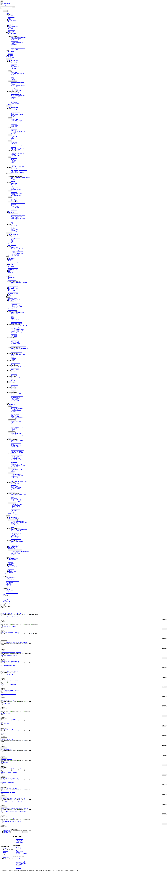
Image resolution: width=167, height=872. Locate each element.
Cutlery (9, 560)
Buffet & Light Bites (12, 28)
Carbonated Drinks (12, 280)
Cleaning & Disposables (13, 26)
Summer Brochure (9, 584)
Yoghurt (12, 242)
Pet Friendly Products (10, 555)
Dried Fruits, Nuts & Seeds (16, 332)
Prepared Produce (19, 842)
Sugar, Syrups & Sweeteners (14, 402)
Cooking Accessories (15, 542)
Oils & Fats (13, 390)
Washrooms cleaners (15, 534)
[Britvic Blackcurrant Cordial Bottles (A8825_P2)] (11, 613)
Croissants (13, 423)
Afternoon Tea (11, 27)
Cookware (10, 562)
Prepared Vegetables (13, 80)
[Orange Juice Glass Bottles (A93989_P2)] (10, 661)
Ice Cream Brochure (10, 585)
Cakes (12, 422)
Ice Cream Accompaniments (17, 344)
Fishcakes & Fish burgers (16, 38)
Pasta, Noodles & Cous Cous (14, 299)
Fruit (10, 61)
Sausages (13, 181)
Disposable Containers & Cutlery (15, 549)
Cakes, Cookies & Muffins (14, 365)
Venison (12, 139)
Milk (12, 240)
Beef (10, 108)
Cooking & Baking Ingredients (14, 324)
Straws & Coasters (15, 545)
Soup (9, 381)
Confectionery (11, 360)
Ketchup (12, 317)
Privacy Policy (19, 865)
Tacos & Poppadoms (12, 308)
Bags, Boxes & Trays (15, 553)
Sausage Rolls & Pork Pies (16, 499)
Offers (7, 50)
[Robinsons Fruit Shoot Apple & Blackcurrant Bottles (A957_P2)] (14, 808)
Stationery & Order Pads (13, 548)
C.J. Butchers (8, 105)
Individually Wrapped (15, 430)
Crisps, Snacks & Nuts (13, 353)
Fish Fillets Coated (15, 39)
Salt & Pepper (14, 336)
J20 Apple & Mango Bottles (8, 782)
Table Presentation (12, 559)
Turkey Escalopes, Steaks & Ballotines (19, 170)
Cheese (9, 18)
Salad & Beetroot (14, 89)
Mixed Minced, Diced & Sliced (17, 153)
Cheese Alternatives (15, 254)
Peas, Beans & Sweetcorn (16, 98)
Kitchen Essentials (12, 540)
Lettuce (12, 77)
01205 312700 (6, 857)
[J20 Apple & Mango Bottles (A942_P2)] (9, 778)
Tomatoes (13, 79)
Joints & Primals (14, 229)
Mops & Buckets (14, 525)
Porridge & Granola (15, 398)
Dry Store (8, 296)
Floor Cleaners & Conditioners (17, 530)
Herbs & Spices (14, 334)
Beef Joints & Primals (15, 112)
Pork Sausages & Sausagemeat (17, 166)
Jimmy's (2, 674)
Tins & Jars (11, 301)
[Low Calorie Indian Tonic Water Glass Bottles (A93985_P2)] (14, 642)
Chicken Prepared (14, 217)
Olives (9, 270)
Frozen (7, 403)
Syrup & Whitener (15, 284)
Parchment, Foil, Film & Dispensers (18, 544)
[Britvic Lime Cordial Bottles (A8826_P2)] (10, 632)
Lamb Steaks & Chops (15, 149)
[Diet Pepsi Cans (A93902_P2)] (7, 700)
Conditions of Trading (20, 866)
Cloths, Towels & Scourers (16, 524)
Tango (2, 723)
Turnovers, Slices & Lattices (17, 501)
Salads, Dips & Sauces (13, 272)
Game (10, 135)
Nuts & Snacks (14, 358)
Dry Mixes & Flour (15, 331)
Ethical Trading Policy (20, 861)
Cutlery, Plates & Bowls (16, 552)
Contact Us (6, 595)
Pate (9, 271)
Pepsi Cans (5, 762)
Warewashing (11, 563)
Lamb (10, 141)
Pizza (12, 480)
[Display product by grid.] (1, 605)
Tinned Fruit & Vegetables (16, 305)
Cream (12, 239)
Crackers (13, 380)
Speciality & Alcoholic (13, 292)
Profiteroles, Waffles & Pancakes (17, 450)
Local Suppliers (9, 591)
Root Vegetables (14, 88)
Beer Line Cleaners (15, 536)
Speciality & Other (15, 103)
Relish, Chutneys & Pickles (16, 323)
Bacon (12, 159)
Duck (10, 127)
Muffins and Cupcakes (15, 426)
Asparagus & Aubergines (16, 94)
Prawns (12, 43)
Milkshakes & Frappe (12, 290)
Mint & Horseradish (15, 319)
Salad (10, 71)
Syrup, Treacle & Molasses (16, 400)
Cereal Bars (13, 359)
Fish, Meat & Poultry (15, 506)
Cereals (12, 394)
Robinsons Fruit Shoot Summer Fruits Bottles (14, 801)
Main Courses (11, 31)
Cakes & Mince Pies (15, 368)
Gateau (12, 444)
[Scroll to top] (1, 4)
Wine (7, 257)
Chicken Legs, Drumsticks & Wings (18, 121)
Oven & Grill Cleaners (15, 537)
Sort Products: (4, 603)
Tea (9, 294)
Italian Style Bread (15, 414)
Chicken (10, 118)
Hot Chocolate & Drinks (13, 288)
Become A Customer (20, 848)
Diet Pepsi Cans (6, 703)
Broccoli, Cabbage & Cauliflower (18, 85)
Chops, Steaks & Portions (16, 193)
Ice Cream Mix (14, 374)
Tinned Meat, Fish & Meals (16, 306)
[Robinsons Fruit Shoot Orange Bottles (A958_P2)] (11, 818)
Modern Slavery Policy (20, 862)
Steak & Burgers (9, 582)
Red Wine (10, 260)
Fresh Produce (11, 21)
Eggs (9, 243)
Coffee (12, 283)
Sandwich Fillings (12, 273)
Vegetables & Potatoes (13, 91)
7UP (1, 733)
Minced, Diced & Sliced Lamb (17, 145)
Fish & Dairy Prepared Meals (17, 475)
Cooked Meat (11, 212)
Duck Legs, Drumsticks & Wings (18, 131)
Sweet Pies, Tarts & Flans (16, 451)
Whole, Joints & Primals (16, 189)
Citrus (12, 67)
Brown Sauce (14, 315)
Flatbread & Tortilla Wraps (16, 410)
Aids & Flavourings (15, 326)
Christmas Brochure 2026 (11, 577)
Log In (10, 5)
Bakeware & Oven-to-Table (14, 566)
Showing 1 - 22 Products (6, 606)
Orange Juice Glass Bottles (9, 665)
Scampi (12, 45)
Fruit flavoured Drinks (13, 286)
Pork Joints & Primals (15, 162)
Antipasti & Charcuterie (13, 268)
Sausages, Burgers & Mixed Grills (15, 176)
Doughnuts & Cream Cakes (16, 424)
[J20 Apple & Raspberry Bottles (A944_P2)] (10, 788)
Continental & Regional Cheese (17, 250)
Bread (12, 379)
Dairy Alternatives (12, 245)
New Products (11, 569)
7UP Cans (5, 752)
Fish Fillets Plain (14, 41)
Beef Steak (13, 116)
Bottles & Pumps (14, 523)
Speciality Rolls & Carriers (16, 418)
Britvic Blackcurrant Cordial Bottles (11, 616)
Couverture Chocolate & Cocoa (17, 329)
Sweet (12, 511)
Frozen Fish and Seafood (13, 36)
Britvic (2, 616)
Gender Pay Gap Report (21, 863)
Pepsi (2, 703)
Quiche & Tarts (14, 498)
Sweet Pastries (14, 428)
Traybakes (13, 429)
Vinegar (12, 391)
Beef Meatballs (14, 113)
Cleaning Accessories (13, 519)
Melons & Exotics (14, 68)
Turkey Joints (14, 171)
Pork (10, 156)
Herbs (9, 104)
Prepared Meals (14, 44)
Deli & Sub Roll (14, 409)
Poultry (12, 137)
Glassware (10, 564)
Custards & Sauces (15, 342)
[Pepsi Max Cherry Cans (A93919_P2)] (9, 739)
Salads (12, 78)
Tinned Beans (14, 304)
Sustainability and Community (12, 593)
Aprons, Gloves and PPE (13, 518)
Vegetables (13, 471)
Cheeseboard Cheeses (15, 252)
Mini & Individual (14, 448)
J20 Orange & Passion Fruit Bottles (9, 772)
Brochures (6, 576)
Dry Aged (10, 211)
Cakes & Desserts (12, 20)
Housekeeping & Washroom (14, 528)
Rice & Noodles (11, 492)
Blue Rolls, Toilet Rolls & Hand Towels (19, 522)
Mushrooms (13, 97)
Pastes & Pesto (14, 350)
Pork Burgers (13, 160)
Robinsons (3, 801)
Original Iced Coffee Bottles (10, 684)
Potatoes (12, 101)
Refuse (12, 527)
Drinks (9, 25)
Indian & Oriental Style (16, 507)
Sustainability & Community (21, 853)
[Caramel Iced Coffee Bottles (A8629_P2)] (10, 690)
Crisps (12, 357)
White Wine (10, 259)
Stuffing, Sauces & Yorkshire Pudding (19, 481)
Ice (9, 289)
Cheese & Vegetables (15, 505)
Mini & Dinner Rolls (15, 416)
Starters (9, 19)
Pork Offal (13, 165)
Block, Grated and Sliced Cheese (18, 248)
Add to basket (3, 641)
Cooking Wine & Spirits (16, 328)
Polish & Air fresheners (16, 532)
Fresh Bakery (8, 56)
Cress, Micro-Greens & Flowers (17, 73)
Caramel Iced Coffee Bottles (10, 694)
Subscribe (25, 831)
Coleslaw (13, 74)
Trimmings (10, 23)
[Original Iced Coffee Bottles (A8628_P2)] (10, 680)
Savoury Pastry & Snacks (14, 493)
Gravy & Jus (13, 386)
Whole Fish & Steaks (15, 49)
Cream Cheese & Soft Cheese (17, 253)
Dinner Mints (13, 364)
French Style (13, 411)
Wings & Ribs (14, 210)
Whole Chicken (14, 126)
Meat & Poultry (11, 17)
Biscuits (12, 355)
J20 (1, 772)
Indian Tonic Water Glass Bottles (10, 655)
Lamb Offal (13, 147)
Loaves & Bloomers (15, 415)
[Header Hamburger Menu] (2, 2)
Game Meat (13, 199)
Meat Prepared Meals (15, 477)
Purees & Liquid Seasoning (16, 352)
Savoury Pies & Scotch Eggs (14, 255)
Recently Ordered (19, 839)
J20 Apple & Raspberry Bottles (8, 792)
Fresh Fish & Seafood (12, 34)
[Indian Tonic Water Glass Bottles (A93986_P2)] (11, 652)
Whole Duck (13, 133)
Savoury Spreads (14, 399)
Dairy (10, 235)
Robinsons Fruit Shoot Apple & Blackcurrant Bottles (16, 811)
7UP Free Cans (6, 733)
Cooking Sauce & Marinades (17, 349)
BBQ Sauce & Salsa (15, 313)
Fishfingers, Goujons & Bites (17, 42)
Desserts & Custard (12, 337)
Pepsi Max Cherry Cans (8, 743)
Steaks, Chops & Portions (16, 187)
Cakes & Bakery (12, 420)
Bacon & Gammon (15, 184)
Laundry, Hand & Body (13, 546)
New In (7, 13)
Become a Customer (5, 5)
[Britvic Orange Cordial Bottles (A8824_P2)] (10, 623)
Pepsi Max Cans (6, 713)
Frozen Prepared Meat (13, 201)
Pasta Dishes (13, 478)
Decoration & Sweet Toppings (17, 330)
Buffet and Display (12, 571)
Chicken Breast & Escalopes (17, 120)
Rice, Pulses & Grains (12, 300)
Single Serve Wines (12, 263)
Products (5, 10)
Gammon (13, 161)
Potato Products (12, 432)
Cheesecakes (13, 441)
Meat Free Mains (14, 476)
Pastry (12, 241)
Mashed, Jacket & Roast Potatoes (18, 435)
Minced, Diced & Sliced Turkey (17, 172)
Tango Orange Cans (7, 723)
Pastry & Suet (14, 335)
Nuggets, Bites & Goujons (16, 207)
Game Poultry (14, 200)
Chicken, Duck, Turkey (13, 213)
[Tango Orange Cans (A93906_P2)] (8, 719)
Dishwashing (13, 535)
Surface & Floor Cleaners (16, 539)
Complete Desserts (15, 340)
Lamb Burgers (14, 143)
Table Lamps (11, 570)
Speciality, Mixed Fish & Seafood (18, 48)
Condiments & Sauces (13, 311)
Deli (7, 265)
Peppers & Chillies (15, 99)
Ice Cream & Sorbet (15, 446)
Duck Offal (13, 132)
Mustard (12, 320)
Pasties (12, 495)
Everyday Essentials (10, 57)
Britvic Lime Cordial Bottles (9, 636)
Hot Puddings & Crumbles (16, 445)
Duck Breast (13, 130)
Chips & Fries (14, 83)
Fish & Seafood (11, 30)
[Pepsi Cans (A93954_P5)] (6, 759)
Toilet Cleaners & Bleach (16, 533)
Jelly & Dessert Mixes (15, 341)
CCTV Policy (18, 868)
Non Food (8, 516)
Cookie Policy (19, 864)
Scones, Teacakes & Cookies (17, 427)
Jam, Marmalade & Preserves (17, 396)
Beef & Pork (13, 204)
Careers (7, 598)
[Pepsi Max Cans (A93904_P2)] (7, 710)
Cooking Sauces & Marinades (14, 347)
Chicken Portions (14, 219)
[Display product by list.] (4, 605)
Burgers (12, 178)
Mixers (9, 278)
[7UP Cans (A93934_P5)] (6, 749)
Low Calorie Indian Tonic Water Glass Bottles (13, 645)
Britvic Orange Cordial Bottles (10, 626)
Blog (4, 594)
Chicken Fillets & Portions (16, 216)
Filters (2, 607)
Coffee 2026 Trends (10, 579)
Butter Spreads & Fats (15, 238)
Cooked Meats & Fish (12, 269)
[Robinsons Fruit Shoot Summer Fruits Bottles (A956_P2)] (13, 798)
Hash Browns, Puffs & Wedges (17, 436)
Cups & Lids (13, 554)
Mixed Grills (13, 154)
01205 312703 (6, 848)
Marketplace (8, 557)
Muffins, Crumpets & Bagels (17, 417)
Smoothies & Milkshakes (13, 514)
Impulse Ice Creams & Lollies (17, 452)
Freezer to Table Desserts (16, 443)
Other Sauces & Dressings (16, 322)
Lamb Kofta (13, 144)
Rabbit (12, 138)
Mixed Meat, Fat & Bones (14, 150)
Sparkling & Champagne (13, 261)
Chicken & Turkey (15, 206)
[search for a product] (14, 7)
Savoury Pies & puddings (16, 500)
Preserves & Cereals (13, 392)
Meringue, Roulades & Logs (17, 447)
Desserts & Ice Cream (13, 439)
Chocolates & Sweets (15, 363)
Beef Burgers (13, 110)
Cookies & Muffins (15, 369)
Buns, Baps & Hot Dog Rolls (17, 408)
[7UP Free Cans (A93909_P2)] (7, 729)
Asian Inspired (9, 583)
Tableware (10, 24)
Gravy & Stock (11, 382)
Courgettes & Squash (15, 96)
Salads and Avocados (12, 513)
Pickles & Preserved (12, 310)
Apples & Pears (14, 64)
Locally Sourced (19, 852)
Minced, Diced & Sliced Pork (17, 164)
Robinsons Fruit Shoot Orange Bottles (13, 821)
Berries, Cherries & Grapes (16, 66)
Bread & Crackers (12, 376)
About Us (5, 588)
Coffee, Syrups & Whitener (14, 281)
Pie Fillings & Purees (15, 343)
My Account (18, 847)
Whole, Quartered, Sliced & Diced (18, 90)
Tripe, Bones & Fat (15, 155)
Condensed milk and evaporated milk (18, 346)
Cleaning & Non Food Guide (12, 587)
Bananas (12, 65)
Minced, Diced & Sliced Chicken (18, 122)
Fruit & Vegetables (12, 468)
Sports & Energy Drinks (13, 293)
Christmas (8, 14)
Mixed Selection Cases (15, 509)
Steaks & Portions (14, 231)
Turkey (10, 167)
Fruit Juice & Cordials (12, 287)
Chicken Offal (14, 124)
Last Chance (11, 55)
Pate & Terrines (14, 510)
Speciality (10, 275)
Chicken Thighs (14, 125)
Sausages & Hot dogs (15, 208)
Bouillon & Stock (14, 385)
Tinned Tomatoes (14, 307)
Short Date (10, 53)
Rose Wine (10, 264)
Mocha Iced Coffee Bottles (9, 674)
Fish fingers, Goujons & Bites (17, 459)
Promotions (10, 54)
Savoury (12, 512)
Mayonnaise (13, 318)
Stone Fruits (13, 69)
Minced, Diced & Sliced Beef (17, 114)
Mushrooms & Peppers (15, 86)
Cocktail (12, 316)
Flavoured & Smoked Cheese (17, 251)
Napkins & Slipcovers (12, 547)
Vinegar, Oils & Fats (13, 387)
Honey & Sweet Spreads (16, 397)
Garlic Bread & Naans (15, 413)
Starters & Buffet (12, 503)
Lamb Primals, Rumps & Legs (17, 148)
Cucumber (13, 76)
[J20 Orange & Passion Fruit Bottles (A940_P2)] (11, 768)
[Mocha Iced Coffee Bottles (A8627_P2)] (9, 671)
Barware (10, 567)
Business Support (9, 590)
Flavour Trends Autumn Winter (12, 581)
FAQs (7, 599)
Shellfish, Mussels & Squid (16, 46)
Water (9, 295)
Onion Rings (11, 490)
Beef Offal (13, 115)
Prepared (13, 185)
